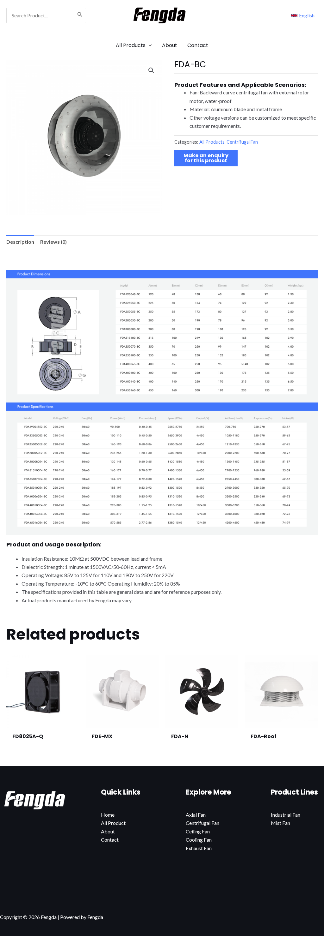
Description (20, 242)
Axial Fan (196, 815)
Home (108, 815)
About (108, 831)
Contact (110, 840)
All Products (212, 142)
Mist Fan (280, 823)
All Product (113, 823)
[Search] (80, 15)
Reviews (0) (53, 242)
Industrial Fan (285, 815)
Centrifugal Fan (242, 142)
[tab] (20, 241)
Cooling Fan (199, 840)
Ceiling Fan (198, 831)
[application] (149, 45)
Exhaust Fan (199, 848)
